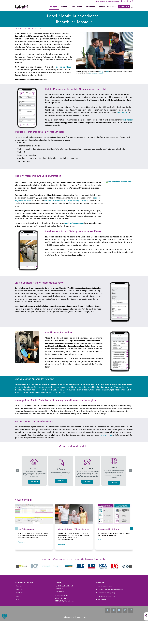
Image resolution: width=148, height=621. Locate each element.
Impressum (19, 586)
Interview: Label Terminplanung (114, 527)
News (20, 507)
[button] (34, 471)
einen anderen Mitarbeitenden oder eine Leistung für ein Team (66, 201)
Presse (60, 507)
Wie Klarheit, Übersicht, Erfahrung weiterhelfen (74, 527)
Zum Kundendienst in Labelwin (96, 73)
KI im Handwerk (101, 599)
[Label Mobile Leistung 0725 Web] (119, 181)
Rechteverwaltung (105, 435)
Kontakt (18, 596)
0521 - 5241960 (101, 1)
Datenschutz (19, 589)
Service (101, 71)
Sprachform (19, 593)
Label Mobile (29, 29)
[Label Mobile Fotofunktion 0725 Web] (28, 270)
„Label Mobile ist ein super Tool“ (106, 596)
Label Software (19, 29)
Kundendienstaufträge (63, 67)
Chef (107, 71)
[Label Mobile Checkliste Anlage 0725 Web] (120, 371)
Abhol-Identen (122, 113)
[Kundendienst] (126, 566)
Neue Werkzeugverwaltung (34, 527)
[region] (74, 471)
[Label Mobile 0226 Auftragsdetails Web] (27, 127)
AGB (17, 599)
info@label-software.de (67, 601)
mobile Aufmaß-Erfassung (74, 223)
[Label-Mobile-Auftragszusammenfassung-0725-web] (120, 321)
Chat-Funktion (127, 120)
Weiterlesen (21, 542)
